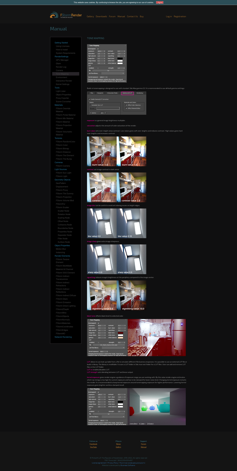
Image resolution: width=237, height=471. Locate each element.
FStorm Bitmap (62, 148)
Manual (121, 16)
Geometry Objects (62, 179)
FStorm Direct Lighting (66, 305)
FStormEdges (62, 330)
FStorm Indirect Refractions (62, 284)
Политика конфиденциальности (132, 463)
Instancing (60, 252)
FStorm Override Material (63, 110)
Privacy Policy (113, 463)
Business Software (128, 465)
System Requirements (65, 53)
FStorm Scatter (62, 207)
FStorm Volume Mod (65, 200)
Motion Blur (61, 248)
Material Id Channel (64, 269)
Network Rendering (63, 336)
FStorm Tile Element (65, 155)
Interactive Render (64, 80)
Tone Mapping (62, 73)
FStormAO (60, 333)
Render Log (61, 66)
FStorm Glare (62, 298)
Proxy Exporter (62, 98)
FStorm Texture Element (62, 261)
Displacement (62, 186)
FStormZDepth (62, 309)
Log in (169, 16)
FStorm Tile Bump (64, 158)
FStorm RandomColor (65, 141)
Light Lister (61, 91)
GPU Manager (62, 59)
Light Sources (61, 169)
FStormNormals (63, 319)
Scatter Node (63, 210)
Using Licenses (62, 46)
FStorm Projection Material (64, 127)
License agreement (99, 463)
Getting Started (61, 42)
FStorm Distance (63, 151)
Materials (59, 104)
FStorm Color (62, 145)
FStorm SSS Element (65, 272)
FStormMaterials (63, 323)
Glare (58, 63)
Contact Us (132, 16)
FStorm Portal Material (66, 114)
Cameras (59, 162)
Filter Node (63, 238)
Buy (142, 16)
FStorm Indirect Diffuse (66, 295)
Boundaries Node (65, 228)
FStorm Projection (64, 196)
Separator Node (65, 235)
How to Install (62, 49)
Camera (59, 70)
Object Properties (63, 94)
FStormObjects (62, 316)
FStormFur (60, 203)
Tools (57, 87)
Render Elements (62, 255)
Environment (61, 77)
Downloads (101, 16)
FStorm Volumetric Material (64, 133)
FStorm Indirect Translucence (62, 277)
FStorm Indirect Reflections (62, 290)
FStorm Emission (63, 302)
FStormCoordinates (64, 326)
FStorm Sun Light (63, 172)
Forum (112, 16)
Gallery (90, 16)
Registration (180, 16)
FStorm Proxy (62, 190)
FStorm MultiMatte (64, 265)
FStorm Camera (63, 165)
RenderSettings (61, 56)
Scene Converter (63, 101)
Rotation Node (64, 214)
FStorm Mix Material (64, 118)
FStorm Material (63, 121)
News (118, 444)
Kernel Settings (62, 84)
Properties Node (65, 231)
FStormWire (61, 312)
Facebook (93, 444)
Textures (58, 138)
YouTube (93, 447)
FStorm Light (61, 176)
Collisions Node (65, 224)
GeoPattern (61, 183)
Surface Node (64, 242)
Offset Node (63, 221)
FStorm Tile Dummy (64, 193)
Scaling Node (64, 217)
